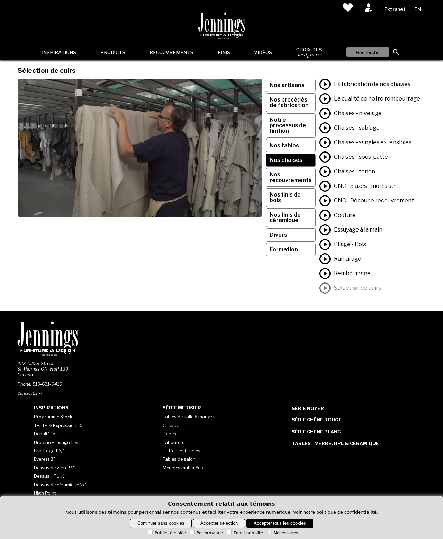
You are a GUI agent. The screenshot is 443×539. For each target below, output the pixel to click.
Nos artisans (287, 85)
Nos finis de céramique (285, 217)
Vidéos (263, 52)
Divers (278, 235)
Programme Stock (53, 416)
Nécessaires (286, 533)
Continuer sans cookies (160, 523)
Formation (284, 249)
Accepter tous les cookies (280, 523)
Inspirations (59, 52)
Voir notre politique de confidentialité (335, 512)
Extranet (395, 9)
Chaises (171, 425)
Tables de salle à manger (189, 416)
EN (417, 9)
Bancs (169, 433)
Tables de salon (179, 459)
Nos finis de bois (285, 197)
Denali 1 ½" (45, 433)
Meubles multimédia (184, 467)
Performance (210, 533)
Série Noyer (308, 408)
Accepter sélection (219, 523)
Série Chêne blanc (316, 431)
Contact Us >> (29, 393)
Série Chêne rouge (317, 420)
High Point (45, 493)
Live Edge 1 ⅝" (49, 450)
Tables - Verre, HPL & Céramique (335, 443)
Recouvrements (171, 52)
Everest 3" (44, 459)
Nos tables (284, 145)
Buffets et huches (181, 450)
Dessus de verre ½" (54, 467)
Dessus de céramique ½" (60, 484)
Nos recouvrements (291, 177)
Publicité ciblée (170, 533)
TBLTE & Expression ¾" (58, 425)
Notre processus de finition (288, 125)
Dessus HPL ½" (50, 476)
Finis (224, 52)
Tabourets (173, 442)
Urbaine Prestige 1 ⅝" (56, 442)
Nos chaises (286, 160)
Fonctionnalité (248, 533)
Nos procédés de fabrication (289, 102)
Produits (112, 52)
